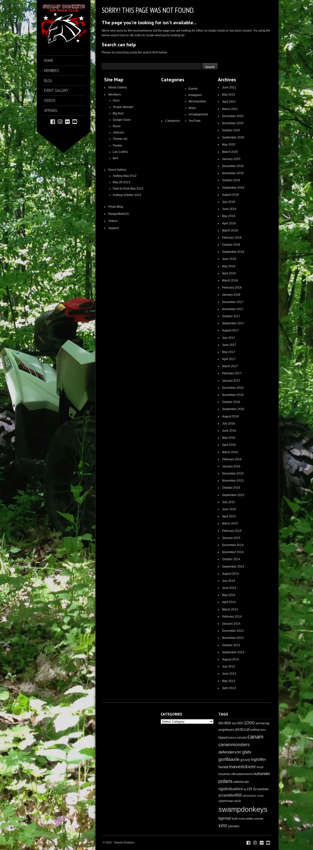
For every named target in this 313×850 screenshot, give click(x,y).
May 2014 (228, 595)
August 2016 (230, 416)
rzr (249, 788)
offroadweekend (242, 774)
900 (240, 723)
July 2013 (228, 666)
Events (193, 88)
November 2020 (233, 123)
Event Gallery (117, 169)
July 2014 (228, 581)
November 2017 (233, 309)
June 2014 (229, 588)
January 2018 (231, 294)
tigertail (224, 818)
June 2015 (229, 509)
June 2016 (229, 430)
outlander (261, 773)
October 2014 (231, 559)
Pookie (117, 145)
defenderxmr (229, 752)
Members (114, 94)
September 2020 (233, 137)
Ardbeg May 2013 (124, 176)
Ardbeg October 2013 (127, 195)
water (250, 818)
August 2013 (230, 659)
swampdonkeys (243, 809)
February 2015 (232, 531)
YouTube (195, 120)
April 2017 (229, 359)
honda (223, 767)
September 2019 (233, 187)
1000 (249, 722)
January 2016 (231, 466)
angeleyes (226, 729)
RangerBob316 (118, 214)
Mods (192, 108)
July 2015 (228, 502)
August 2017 (230, 330)
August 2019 (230, 194)
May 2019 (228, 216)
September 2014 (233, 566)
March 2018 (230, 280)
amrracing (262, 723)
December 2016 (233, 387)
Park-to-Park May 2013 (128, 188)
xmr (222, 825)
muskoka (224, 774)
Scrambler (261, 789)
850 (234, 723)
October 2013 (231, 645)
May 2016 (228, 437)
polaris (225, 781)
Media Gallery (117, 87)
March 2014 (230, 609)
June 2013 (229, 673)
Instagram (195, 95)
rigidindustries (230, 789)
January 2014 (231, 623)
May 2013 (228, 681)
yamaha (233, 826)
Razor (117, 126)
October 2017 (231, 316)
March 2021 (230, 109)
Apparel (113, 228)
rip (245, 789)
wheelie (258, 818)
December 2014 (233, 545)
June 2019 (229, 209)
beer (263, 729)
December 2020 (233, 116)
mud (260, 767)
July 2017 (228, 338)
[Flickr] (67, 121)
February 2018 (232, 287)
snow (260, 795)
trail (234, 818)
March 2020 (230, 152)
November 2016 (233, 395)
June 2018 (229, 259)
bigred (222, 737)
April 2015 (229, 516)
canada (242, 737)
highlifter (258, 759)
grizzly (245, 760)
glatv (246, 751)
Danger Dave (122, 119)
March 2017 (230, 366)
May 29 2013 (121, 182)
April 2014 (229, 602)
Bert (115, 158)
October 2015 (231, 487)
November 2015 (233, 480)
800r (227, 723)
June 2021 (229, 87)
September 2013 (233, 652)
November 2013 (233, 638)
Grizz (116, 100)
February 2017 (232, 373)
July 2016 (228, 423)
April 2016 (229, 445)
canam (255, 737)
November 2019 (233, 173)
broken (232, 737)
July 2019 (228, 202)
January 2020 (231, 159)
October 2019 (231, 180)
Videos (113, 221)
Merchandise (197, 101)
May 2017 (228, 352)
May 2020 (228, 144)
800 (221, 723)
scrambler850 (230, 795)
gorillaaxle (229, 759)
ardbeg (255, 729)
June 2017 (229, 345)
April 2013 (229, 688)
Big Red (118, 113)
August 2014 (230, 573)
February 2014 (232, 616)
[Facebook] (52, 121)
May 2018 (228, 266)
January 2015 (231, 538)
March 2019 (230, 230)
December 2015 (233, 473)
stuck (237, 801)
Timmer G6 (120, 139)
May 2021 (228, 94)
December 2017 (233, 302)
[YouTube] (74, 121)
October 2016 (231, 402)
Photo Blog (115, 206)
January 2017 (231, 380)
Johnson (118, 132)
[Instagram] (60, 121)
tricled (241, 818)
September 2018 (233, 252)
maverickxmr (242, 766)
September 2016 (233, 409)
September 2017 (233, 323)
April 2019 (229, 223)
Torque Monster (123, 107)
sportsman (225, 801)
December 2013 (233, 630)
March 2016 (230, 452)
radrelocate (241, 782)
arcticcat (242, 729)
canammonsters (234, 744)
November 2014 (233, 552)
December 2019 (233, 166)
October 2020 (231, 130)
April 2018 (229, 273)
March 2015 (230, 523)
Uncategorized (198, 114)
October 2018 (231, 244)
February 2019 (232, 237)
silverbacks (250, 795)
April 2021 (229, 101)
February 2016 (232, 459)
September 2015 (233, 495)
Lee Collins (120, 152)
